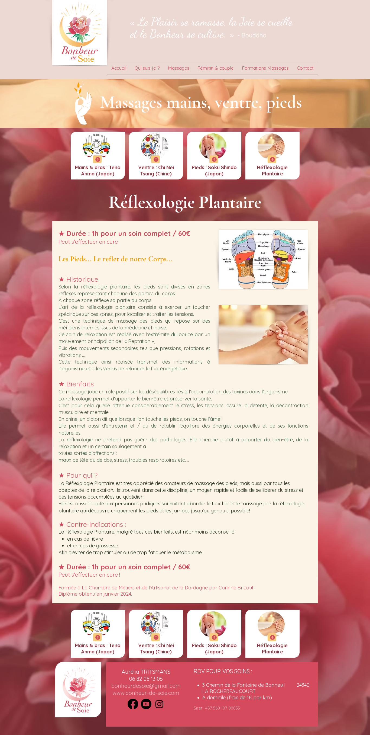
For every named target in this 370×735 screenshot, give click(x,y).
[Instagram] (159, 704)
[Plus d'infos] (97, 159)
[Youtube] (146, 704)
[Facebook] (133, 704)
